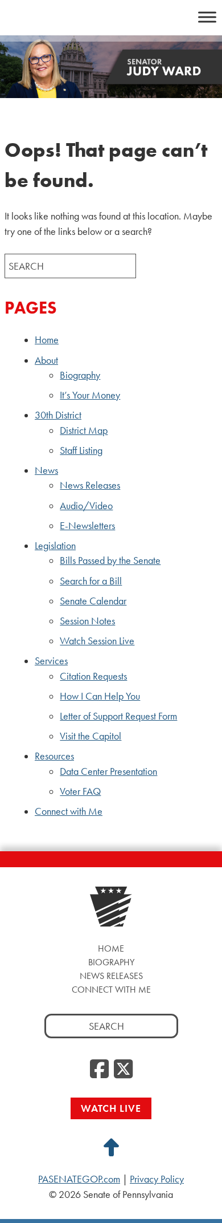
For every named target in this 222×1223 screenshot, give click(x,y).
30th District (58, 415)
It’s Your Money (90, 395)
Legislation (55, 545)
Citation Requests (93, 676)
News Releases (90, 485)
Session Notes (87, 621)
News (46, 470)
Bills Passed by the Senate (110, 560)
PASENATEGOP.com (79, 1179)
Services (51, 661)
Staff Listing (81, 450)
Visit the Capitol (90, 736)
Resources (54, 756)
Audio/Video (86, 505)
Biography (80, 375)
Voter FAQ (80, 791)
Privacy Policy (157, 1179)
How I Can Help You (100, 696)
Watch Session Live (97, 641)
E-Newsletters (87, 525)
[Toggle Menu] (207, 16)
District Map (84, 430)
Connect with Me (68, 811)
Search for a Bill (91, 581)
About (46, 360)
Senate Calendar (93, 601)
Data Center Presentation (108, 771)
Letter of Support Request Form (118, 716)
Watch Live (111, 1108)
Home (47, 340)
